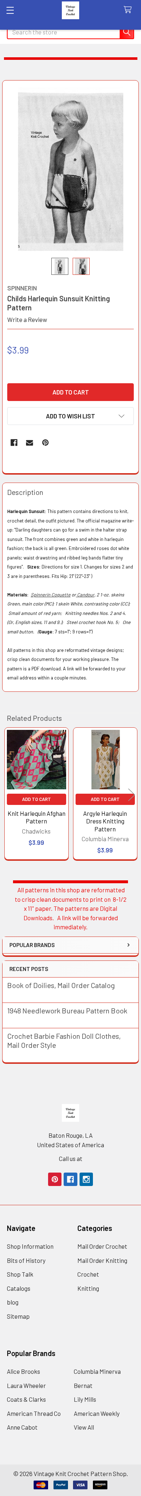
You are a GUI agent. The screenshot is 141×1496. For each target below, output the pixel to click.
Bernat (83, 1385)
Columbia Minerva (97, 1371)
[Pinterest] (45, 442)
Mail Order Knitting (102, 1260)
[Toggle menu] (10, 10)
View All (84, 1427)
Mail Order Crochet (102, 1246)
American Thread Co (34, 1413)
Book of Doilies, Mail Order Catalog (61, 985)
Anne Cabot (22, 1427)
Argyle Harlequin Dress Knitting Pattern (105, 821)
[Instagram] (86, 1179)
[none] (70, 169)
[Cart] (129, 9)
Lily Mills (85, 1399)
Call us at (70, 1158)
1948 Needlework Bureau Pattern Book (67, 1010)
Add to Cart (36, 799)
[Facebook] (14, 442)
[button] (70, 416)
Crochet (88, 1274)
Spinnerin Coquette (50, 595)
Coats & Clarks (26, 1399)
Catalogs (18, 1288)
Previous (9, 795)
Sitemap (18, 1316)
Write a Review (27, 319)
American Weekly (97, 1413)
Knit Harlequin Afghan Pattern (36, 817)
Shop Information (30, 1246)
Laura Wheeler (26, 1385)
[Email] (29, 442)
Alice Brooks (23, 1371)
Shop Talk (20, 1274)
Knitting (88, 1288)
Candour (85, 595)
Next (131, 795)
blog (12, 1302)
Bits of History (26, 1260)
